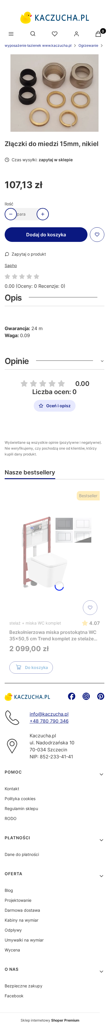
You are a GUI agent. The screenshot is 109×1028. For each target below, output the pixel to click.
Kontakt (12, 788)
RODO (11, 818)
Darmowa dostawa (22, 910)
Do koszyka (36, 667)
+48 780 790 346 (49, 721)
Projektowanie (18, 900)
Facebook (14, 995)
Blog (9, 890)
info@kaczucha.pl (49, 714)
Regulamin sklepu (21, 808)
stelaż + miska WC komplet (35, 622)
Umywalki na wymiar (24, 939)
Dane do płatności (22, 854)
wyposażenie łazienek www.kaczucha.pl (38, 45)
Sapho (11, 265)
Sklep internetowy (50, 1020)
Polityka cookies (20, 798)
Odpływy (13, 930)
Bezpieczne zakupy (23, 985)
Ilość (9, 203)
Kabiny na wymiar (21, 920)
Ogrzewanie (88, 45)
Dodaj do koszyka (46, 235)
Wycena (12, 949)
